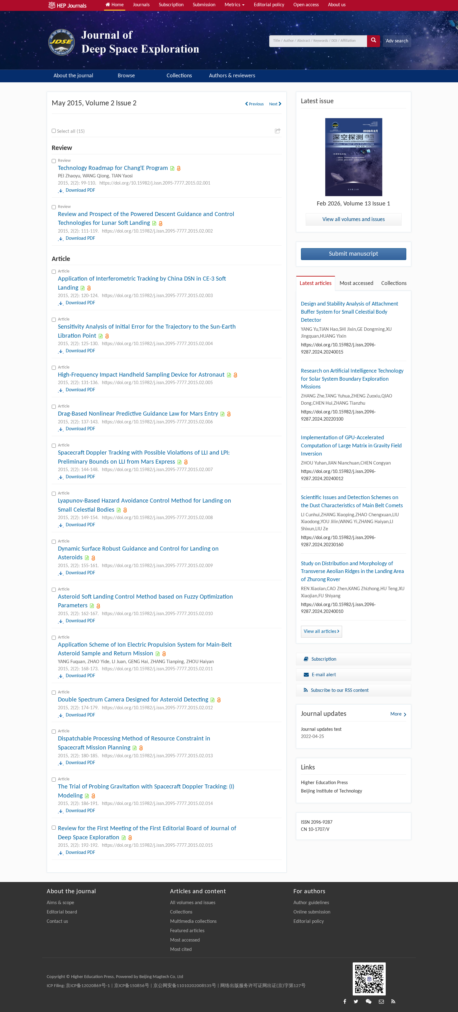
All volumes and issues (192, 902)
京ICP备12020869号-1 (88, 986)
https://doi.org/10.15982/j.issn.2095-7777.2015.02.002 (157, 231)
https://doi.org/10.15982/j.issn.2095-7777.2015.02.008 (157, 517)
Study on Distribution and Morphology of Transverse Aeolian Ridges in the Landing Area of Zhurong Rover (352, 572)
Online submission (311, 912)
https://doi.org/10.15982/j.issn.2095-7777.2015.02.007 (157, 469)
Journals (141, 4)
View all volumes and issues (353, 220)
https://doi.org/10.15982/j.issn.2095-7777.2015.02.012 (157, 708)
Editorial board (62, 912)
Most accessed (185, 940)
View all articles (320, 631)
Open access (306, 4)
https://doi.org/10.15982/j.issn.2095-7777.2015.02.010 (157, 613)
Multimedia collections (193, 921)
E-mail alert (324, 674)
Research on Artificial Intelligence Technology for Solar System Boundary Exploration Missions (352, 379)
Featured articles (187, 930)
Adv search (397, 41)
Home (117, 4)
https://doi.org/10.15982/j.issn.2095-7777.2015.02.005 (157, 382)
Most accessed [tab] (356, 284)
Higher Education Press (324, 782)
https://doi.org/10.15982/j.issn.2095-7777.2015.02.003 (157, 295)
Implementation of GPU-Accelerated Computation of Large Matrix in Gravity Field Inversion (351, 446)
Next (274, 104)
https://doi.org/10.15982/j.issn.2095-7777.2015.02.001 (154, 183)
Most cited (181, 949)
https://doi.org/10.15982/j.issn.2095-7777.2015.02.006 (157, 422)
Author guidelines (311, 902)
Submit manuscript (353, 254)
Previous (256, 104)
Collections (179, 76)
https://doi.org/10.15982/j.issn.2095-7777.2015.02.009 (157, 565)
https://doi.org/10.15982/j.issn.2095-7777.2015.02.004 (157, 343)
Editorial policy (269, 4)
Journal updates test (321, 729)
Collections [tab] (394, 284)
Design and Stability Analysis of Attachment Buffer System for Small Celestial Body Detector (349, 312)
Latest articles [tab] (316, 284)
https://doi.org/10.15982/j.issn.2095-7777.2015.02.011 (157, 669)
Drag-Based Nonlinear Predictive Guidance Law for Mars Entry (138, 414)
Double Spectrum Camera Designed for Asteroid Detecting (133, 700)
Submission (204, 4)
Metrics (233, 4)
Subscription (171, 4)
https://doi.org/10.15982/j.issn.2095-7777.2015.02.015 (157, 845)
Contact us (57, 921)
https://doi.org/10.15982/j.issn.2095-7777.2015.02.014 (157, 803)
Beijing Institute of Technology (331, 791)
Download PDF (80, 190)
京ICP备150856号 (131, 986)
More (396, 714)
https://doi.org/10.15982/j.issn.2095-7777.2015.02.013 (157, 756)
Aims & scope (60, 902)
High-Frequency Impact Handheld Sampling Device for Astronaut (141, 375)
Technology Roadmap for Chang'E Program (113, 168)
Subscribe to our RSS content (340, 690)
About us (337, 4)
